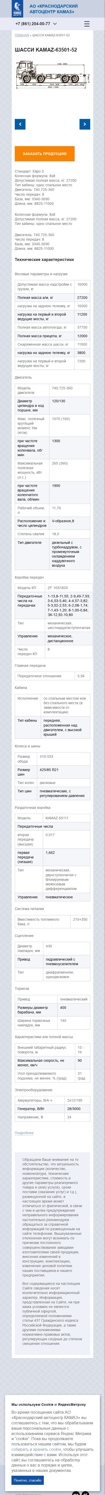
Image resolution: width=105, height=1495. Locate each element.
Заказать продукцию (45, 154)
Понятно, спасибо (27, 1480)
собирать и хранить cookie (36, 1449)
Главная (22, 35)
